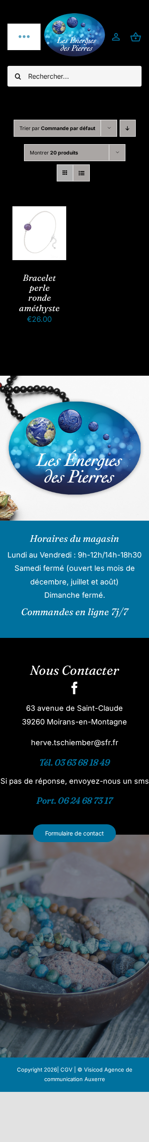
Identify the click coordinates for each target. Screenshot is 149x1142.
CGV (66, 1069)
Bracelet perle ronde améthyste (39, 292)
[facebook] (74, 688)
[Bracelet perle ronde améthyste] (39, 212)
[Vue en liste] (81, 173)
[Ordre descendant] (128, 128)
